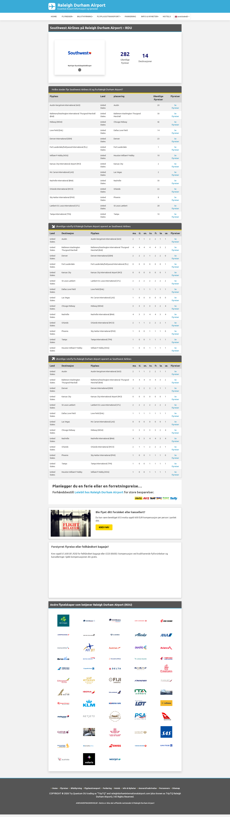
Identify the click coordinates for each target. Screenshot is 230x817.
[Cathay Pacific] (141, 658)
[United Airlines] (166, 745)
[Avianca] (166, 647)
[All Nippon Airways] (166, 634)
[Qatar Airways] (63, 732)
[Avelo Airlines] (141, 647)
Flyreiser (67, 16)
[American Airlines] (63, 647)
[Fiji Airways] (115, 680)
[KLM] (89, 703)
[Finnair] (141, 680)
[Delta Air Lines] (115, 668)
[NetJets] (89, 716)
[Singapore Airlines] (63, 745)
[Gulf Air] (63, 691)
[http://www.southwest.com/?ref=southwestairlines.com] (79, 69)
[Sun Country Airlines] (89, 745)
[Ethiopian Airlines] (63, 680)
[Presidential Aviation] (115, 716)
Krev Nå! (104, 527)
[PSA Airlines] (141, 716)
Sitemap (176, 788)
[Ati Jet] (89, 647)
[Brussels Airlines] (115, 658)
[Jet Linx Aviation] (166, 691)
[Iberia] (89, 692)
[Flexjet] (166, 680)
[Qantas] (166, 716)
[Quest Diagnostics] (89, 732)
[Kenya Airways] (63, 703)
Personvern (164, 788)
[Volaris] (89, 759)
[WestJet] (115, 759)
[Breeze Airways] (63, 658)
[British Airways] (89, 658)
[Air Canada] (141, 620)
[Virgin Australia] (63, 759)
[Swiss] (115, 745)
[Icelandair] (115, 692)
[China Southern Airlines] (63, 668)
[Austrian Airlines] (115, 647)
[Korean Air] (115, 703)
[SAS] (166, 732)
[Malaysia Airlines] (63, 716)
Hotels (167, 16)
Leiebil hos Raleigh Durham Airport (99, 492)
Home (54, 16)
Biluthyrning (84, 16)
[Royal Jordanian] (141, 732)
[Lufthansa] (166, 703)
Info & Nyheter (149, 16)
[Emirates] (166, 668)
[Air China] (166, 620)
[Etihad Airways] (89, 680)
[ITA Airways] (141, 691)
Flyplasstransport (108, 16)
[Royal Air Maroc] (115, 732)
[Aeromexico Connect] (115, 620)
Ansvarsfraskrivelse (148, 788)
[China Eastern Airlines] (166, 658)
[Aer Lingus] (63, 620)
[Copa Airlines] (89, 668)
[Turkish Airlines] (141, 745)
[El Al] (141, 668)
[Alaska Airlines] (141, 634)
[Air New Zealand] (89, 635)
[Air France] (63, 634)
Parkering (130, 16)
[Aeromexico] (89, 620)
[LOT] (141, 703)
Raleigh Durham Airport (82, 6)
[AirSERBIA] (115, 634)
